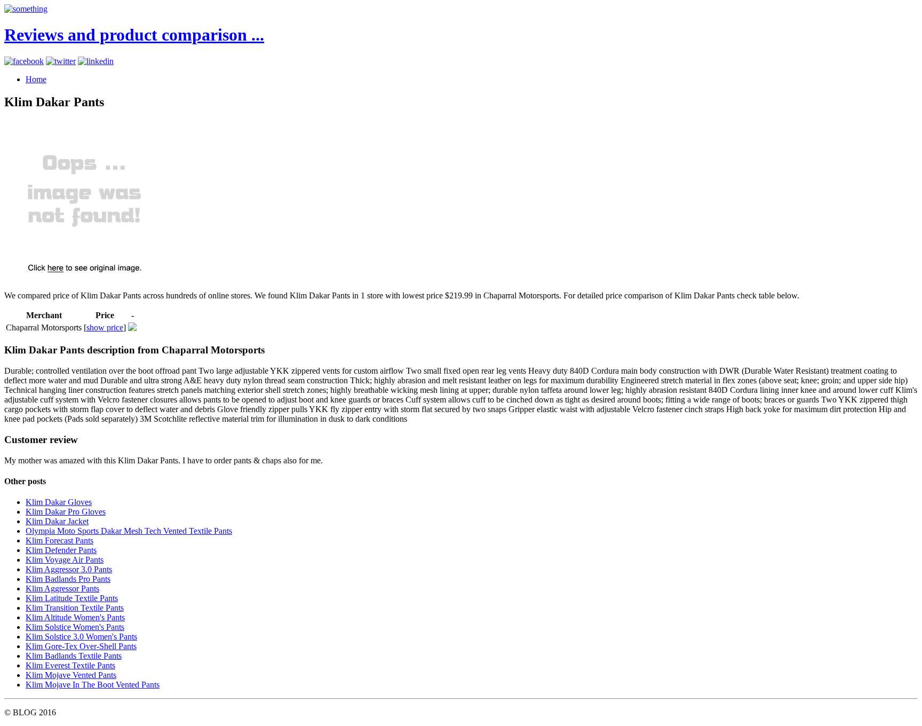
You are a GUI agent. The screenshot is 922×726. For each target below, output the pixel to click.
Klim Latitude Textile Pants (72, 598)
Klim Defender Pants (61, 550)
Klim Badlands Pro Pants (68, 578)
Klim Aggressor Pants (62, 588)
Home (36, 79)
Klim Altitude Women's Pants (75, 617)
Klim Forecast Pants (59, 540)
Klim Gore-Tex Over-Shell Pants (81, 646)
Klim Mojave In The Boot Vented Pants (93, 684)
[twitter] (61, 61)
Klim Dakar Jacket (57, 521)
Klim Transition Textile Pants (75, 607)
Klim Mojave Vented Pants (71, 675)
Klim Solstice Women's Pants (75, 627)
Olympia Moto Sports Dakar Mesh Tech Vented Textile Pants (129, 530)
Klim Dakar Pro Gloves (66, 511)
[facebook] (24, 61)
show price (104, 327)
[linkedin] (96, 61)
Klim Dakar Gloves (59, 502)
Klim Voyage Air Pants (65, 559)
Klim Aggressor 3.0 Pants (69, 569)
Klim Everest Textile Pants (70, 665)
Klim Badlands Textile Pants (74, 655)
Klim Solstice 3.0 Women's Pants (81, 636)
